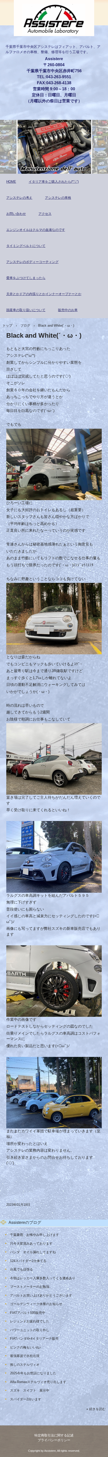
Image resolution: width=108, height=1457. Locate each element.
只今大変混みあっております (31, 1243)
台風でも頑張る (21, 1269)
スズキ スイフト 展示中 (29, 1390)
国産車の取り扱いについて (25, 310)
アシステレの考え (19, 198)
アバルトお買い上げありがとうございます (41, 1295)
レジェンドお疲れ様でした (29, 1321)
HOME (11, 182)
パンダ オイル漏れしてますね (33, 1252)
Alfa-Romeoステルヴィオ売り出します (38, 1382)
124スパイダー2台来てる (28, 1261)
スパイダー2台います (25, 1399)
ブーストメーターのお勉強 (29, 1287)
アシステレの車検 (58, 198)
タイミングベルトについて (25, 246)
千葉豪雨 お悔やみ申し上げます (34, 1235)
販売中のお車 (68, 310)
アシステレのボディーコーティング (32, 262)
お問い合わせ (16, 214)
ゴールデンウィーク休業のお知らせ (36, 1304)
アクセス (44, 214)
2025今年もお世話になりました (33, 1373)
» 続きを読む (95, 1409)
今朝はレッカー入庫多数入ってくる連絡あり (42, 1278)
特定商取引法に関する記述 (54, 1435)
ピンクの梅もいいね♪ (25, 1347)
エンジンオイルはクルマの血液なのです (35, 230)
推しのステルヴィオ (24, 1365)
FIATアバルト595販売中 (27, 1313)
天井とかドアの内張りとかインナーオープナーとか (43, 294)
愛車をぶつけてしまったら (25, 278)
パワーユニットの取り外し (29, 1330)
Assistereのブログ (25, 1222)
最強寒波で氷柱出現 (24, 1356)
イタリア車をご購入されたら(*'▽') (54, 182)
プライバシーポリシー (54, 1440)
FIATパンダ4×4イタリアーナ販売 (34, 1338)
